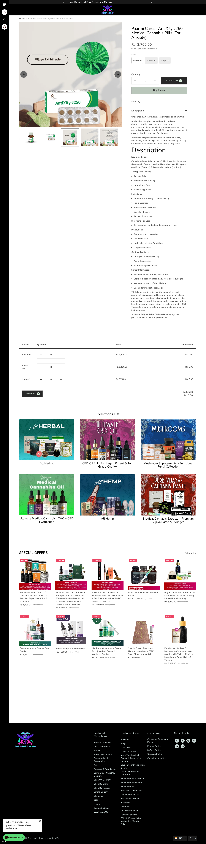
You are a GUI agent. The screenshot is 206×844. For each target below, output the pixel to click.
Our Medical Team (129, 810)
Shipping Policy (154, 754)
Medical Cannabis (102, 742)
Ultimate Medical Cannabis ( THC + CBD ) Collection (47, 520)
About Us (125, 806)
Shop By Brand (101, 783)
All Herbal (47, 463)
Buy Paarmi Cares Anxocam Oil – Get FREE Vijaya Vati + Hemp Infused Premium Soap (179, 595)
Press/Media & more (130, 798)
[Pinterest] (194, 741)
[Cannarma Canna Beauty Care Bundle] (35, 630)
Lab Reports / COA (130, 794)
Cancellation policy (156, 758)
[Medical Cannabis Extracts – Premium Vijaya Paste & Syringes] (168, 495)
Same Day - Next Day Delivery (104, 774)
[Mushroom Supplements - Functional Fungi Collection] (168, 439)
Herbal (97, 750)
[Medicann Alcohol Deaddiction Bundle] (144, 574)
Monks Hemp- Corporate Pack (70, 648)
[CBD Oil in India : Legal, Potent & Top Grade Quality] (107, 439)
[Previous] (64, 2)
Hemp (97, 804)
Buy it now (159, 90)
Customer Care (130, 733)
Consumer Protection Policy (157, 741)
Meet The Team (128, 751)
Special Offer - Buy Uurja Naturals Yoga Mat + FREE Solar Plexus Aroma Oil (141, 651)
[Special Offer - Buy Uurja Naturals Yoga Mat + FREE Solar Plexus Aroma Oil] (144, 630)
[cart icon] (4, 27)
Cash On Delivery (102, 779)
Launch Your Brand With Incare (133, 766)
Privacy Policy (154, 746)
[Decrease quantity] (41, 355)
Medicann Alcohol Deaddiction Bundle (143, 594)
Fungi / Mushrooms (103, 754)
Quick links (153, 733)
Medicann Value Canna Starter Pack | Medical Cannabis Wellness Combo (107, 651)
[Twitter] (182, 741)
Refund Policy (154, 750)
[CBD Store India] (107, 9)
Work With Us (101, 812)
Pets (96, 765)
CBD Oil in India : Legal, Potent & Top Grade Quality (107, 465)
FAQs (123, 743)
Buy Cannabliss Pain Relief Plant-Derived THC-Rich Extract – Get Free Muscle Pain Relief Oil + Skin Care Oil (107, 597)
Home (22, 18)
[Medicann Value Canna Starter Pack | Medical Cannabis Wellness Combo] (108, 630)
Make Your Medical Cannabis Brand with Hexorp (131, 758)
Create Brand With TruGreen (130, 773)
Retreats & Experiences (105, 769)
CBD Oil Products (102, 746)
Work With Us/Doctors (132, 782)
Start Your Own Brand (131, 790)
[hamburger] (4, 4)
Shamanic (98, 796)
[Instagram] (188, 741)
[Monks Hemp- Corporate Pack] (71, 630)
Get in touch (181, 733)
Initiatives (125, 802)
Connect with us (101, 808)
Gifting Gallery (101, 791)
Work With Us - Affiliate (132, 778)
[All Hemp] (107, 495)
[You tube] (182, 746)
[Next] (151, 2)
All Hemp (107, 518)
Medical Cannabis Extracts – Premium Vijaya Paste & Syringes (168, 520)
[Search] (4, 12)
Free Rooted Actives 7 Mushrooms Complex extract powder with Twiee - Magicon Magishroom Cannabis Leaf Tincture (178, 654)
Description (137, 110)
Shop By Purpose (102, 788)
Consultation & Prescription (101, 760)
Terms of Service (129, 814)
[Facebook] (177, 741)
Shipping (135, 49)
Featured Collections (100, 735)
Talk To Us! (126, 747)
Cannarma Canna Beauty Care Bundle (34, 650)
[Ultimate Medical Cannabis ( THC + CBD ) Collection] (46, 494)
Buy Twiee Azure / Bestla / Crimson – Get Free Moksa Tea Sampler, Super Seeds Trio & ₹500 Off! (34, 597)
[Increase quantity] (61, 355)
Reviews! (125, 739)
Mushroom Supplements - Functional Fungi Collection (168, 465)
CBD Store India (30, 838)
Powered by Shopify (49, 838)
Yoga (96, 799)
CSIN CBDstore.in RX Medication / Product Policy (131, 821)
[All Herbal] (46, 439)
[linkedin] (177, 746)
